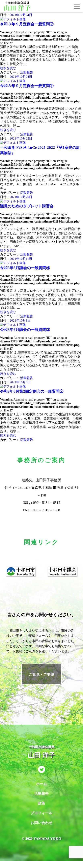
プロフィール (41, 813)
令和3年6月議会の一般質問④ (25, 268)
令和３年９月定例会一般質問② (27, 24)
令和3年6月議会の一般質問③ (25, 329)
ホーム (41, 784)
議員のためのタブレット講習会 (27, 206)
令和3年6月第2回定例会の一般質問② (31, 391)
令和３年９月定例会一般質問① (27, 86)
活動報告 (26, 72)
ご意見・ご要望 (41, 674)
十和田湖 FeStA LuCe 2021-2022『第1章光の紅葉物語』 (40, 150)
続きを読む (8, 68)
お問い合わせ (41, 823)
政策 (41, 803)
